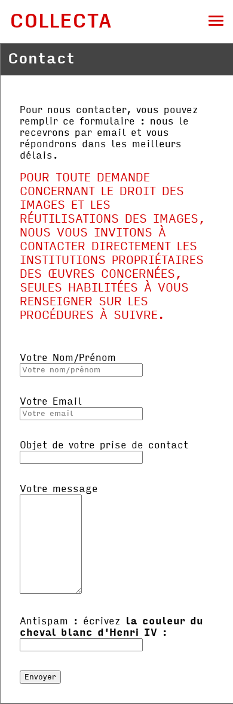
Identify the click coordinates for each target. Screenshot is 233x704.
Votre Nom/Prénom (68, 357)
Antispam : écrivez (111, 626)
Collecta (61, 21)
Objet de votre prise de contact (104, 445)
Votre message (59, 488)
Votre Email (51, 401)
